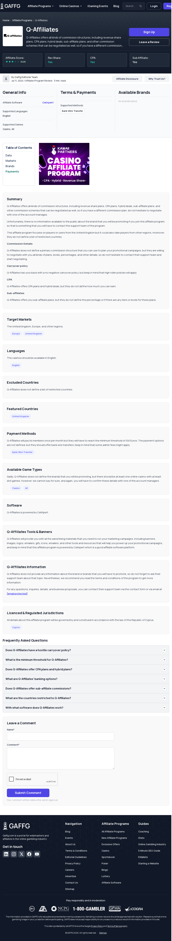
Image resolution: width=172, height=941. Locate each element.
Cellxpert (48, 102)
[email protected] (17, 593)
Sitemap (69, 889)
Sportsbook (108, 857)
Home (6, 20)
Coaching (143, 831)
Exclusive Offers (111, 844)
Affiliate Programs (39, 6)
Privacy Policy (72, 863)
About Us (70, 844)
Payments (12, 171)
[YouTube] (37, 854)
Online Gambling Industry (152, 844)
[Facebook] (29, 854)
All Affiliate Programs (113, 831)
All (26, 488)
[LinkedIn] (6, 854)
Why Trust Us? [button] (156, 78)
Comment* (13, 744)
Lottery (106, 876)
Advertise (70, 876)
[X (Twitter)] (21, 854)
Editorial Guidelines (76, 857)
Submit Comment (28, 793)
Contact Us (71, 882)
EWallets (143, 857)
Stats (141, 837)
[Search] (140, 6)
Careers (69, 869)
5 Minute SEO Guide (149, 850)
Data (9, 155)
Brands (10, 166)
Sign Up (149, 32)
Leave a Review (149, 42)
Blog (116, 6)
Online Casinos (69, 6)
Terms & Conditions (76, 850)
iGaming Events (98, 6)
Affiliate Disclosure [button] (127, 78)
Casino (16, 488)
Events (69, 837)
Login (154, 6)
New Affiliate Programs (114, 837)
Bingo (105, 869)
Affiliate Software (111, 882)
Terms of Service (114, 926)
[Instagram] (13, 854)
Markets (11, 160)
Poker (105, 863)
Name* (10, 729)
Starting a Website (148, 863)
